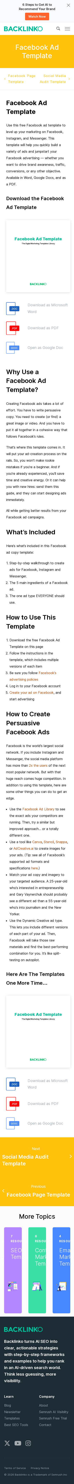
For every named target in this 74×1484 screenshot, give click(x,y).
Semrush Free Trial (53, 1418)
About (43, 1405)
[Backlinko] (23, 28)
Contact (45, 1425)
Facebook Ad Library (38, 809)
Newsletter (12, 1412)
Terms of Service (15, 1468)
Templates (12, 1418)
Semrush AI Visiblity (53, 1412)
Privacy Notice (40, 1468)
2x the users (38, 765)
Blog (7, 1405)
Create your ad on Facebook (31, 692)
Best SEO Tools (16, 1425)
